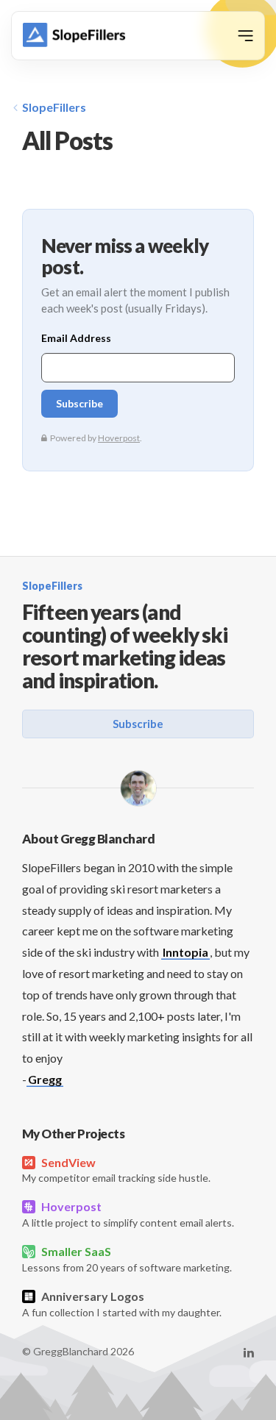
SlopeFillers (54, 107)
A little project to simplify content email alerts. (128, 1214)
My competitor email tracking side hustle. (116, 1170)
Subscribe (138, 723)
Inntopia (185, 952)
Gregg (45, 1079)
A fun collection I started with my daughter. (122, 1304)
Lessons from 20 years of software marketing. (127, 1259)
